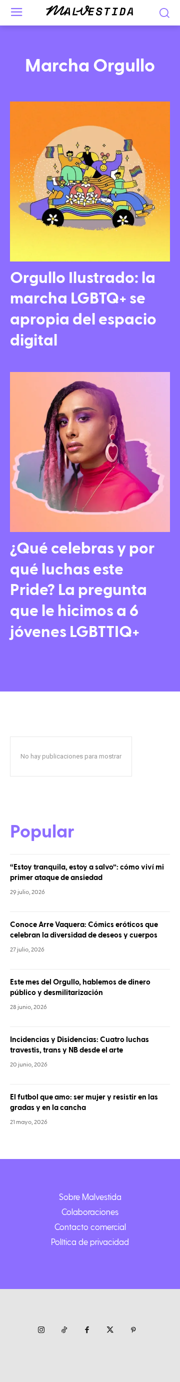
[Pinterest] (133, 1331)
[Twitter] (110, 1331)
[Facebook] (87, 1331)
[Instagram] (41, 1331)
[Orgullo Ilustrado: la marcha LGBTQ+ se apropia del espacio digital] (90, 182)
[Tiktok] (64, 1331)
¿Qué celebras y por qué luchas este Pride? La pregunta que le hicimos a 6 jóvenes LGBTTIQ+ (82, 590)
